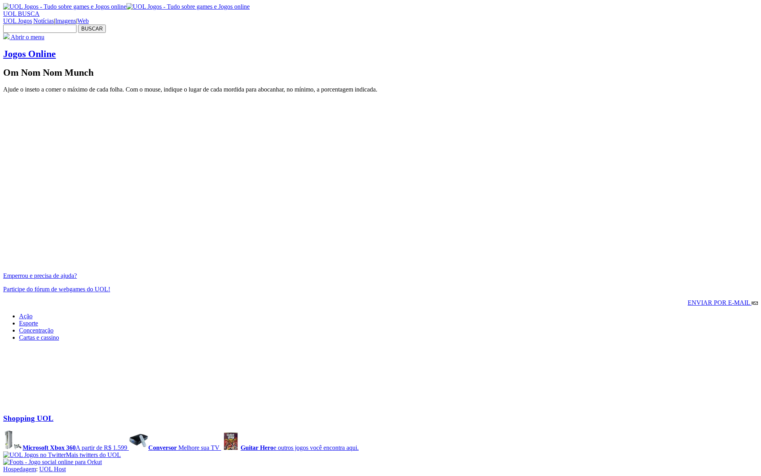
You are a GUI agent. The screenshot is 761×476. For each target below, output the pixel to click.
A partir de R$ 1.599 (76, 447)
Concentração (36, 330)
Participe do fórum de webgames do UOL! (56, 289)
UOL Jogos (17, 20)
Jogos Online (29, 54)
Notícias (43, 20)
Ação (26, 316)
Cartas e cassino (39, 337)
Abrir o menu (27, 37)
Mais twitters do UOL (93, 454)
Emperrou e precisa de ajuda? (40, 275)
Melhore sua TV (184, 447)
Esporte (28, 323)
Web (83, 20)
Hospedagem (19, 469)
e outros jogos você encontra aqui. (300, 447)
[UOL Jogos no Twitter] (34, 454)
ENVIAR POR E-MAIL (719, 302)
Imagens (65, 20)
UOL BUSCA (21, 13)
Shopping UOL (28, 418)
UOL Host (52, 469)
